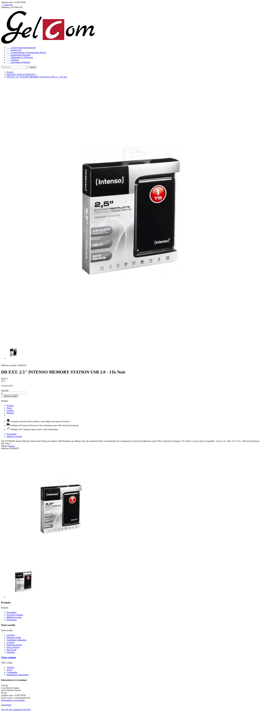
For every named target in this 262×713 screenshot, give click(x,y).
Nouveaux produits (15, 615)
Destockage (12, 620)
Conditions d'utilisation (16, 640)
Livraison (11, 635)
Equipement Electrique (19, 55)
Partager (10, 405)
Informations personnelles (18, 675)
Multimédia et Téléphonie (20, 57)
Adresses (10, 667)
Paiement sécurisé (14, 645)
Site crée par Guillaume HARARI (15, 709)
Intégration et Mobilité (18, 62)
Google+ (10, 410)
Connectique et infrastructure (21, 47)
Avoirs (9, 670)
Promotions (11, 612)
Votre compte (8, 657)
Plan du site (12, 650)
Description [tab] (12, 434)
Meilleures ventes (14, 617)
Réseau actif (14, 50)
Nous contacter (13, 647)
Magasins (11, 652)
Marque (4, 446)
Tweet (9, 408)
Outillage (13, 60)
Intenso (11, 446)
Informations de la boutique (13, 700)
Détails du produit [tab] (14, 436)
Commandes (12, 672)
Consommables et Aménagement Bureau (26, 52)
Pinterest (10, 413)
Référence (5, 448)
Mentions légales (14, 637)
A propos (10, 642)
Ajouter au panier (9, 396)
